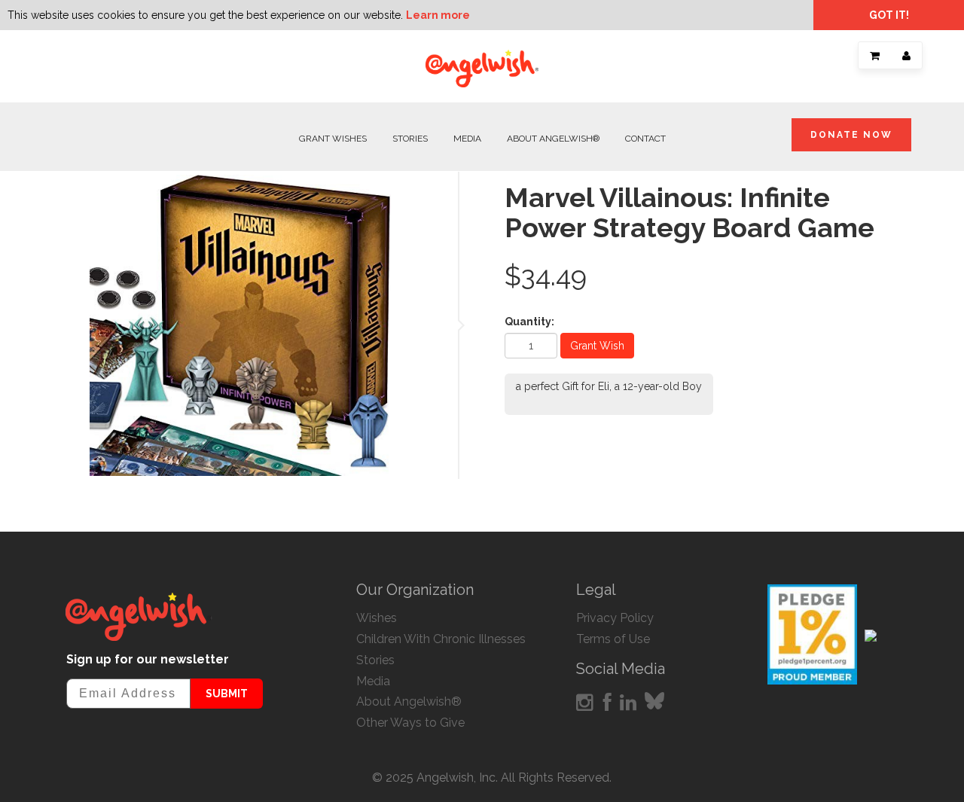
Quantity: (529, 322)
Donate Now (851, 135)
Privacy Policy (615, 618)
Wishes (376, 618)
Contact (645, 138)
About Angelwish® (553, 138)
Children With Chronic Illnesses (441, 639)
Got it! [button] (889, 15)
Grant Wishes (333, 138)
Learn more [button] (438, 15)
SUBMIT (227, 694)
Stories (410, 138)
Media (467, 138)
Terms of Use (613, 639)
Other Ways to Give (410, 722)
